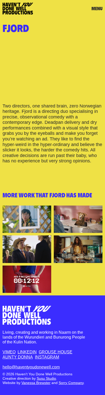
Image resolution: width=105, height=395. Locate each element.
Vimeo (9, 352)
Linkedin (27, 352)
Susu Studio (46, 378)
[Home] (27, 315)
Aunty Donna (18, 357)
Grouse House (55, 352)
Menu (96, 8)
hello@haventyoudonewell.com (31, 367)
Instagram (47, 357)
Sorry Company (71, 383)
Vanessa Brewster (35, 383)
